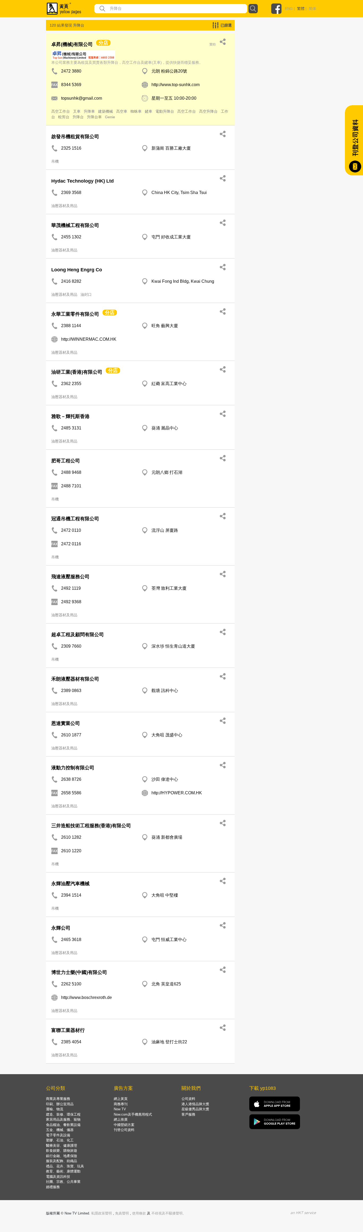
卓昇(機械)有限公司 (72, 44)
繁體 (301, 8)
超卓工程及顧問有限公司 (77, 634)
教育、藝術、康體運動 (63, 1171)
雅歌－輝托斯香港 (70, 416)
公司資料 (188, 1099)
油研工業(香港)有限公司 (76, 372)
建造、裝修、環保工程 (63, 1114)
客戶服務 (188, 1114)
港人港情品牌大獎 (195, 1104)
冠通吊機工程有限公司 (75, 518)
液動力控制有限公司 (72, 767)
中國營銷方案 (124, 1125)
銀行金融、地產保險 (61, 1156)
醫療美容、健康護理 (61, 1145)
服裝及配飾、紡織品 (61, 1161)
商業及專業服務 (58, 1099)
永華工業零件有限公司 (75, 314)
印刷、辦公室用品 (60, 1104)
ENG (289, 8)
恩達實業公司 (65, 723)
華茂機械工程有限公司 (75, 225)
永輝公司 (60, 928)
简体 (312, 8)
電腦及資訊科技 (58, 1177)
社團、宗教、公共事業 (63, 1182)
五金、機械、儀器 (60, 1130)
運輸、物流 (54, 1109)
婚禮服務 (53, 1187)
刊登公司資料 (124, 1130)
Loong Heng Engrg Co (76, 269)
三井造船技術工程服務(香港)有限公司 (91, 825)
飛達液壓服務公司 (70, 576)
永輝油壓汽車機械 (70, 883)
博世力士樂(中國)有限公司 (79, 972)
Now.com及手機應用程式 (133, 1114)
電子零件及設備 (58, 1135)
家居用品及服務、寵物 (63, 1119)
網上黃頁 (121, 1099)
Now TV (120, 1109)
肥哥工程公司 (65, 460)
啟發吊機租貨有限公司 (75, 136)
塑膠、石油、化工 (60, 1140)
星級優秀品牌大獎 (195, 1109)
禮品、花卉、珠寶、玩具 (65, 1166)
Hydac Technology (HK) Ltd (82, 181)
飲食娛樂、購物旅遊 (61, 1151)
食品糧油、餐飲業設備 (63, 1125)
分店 (103, 42)
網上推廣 (121, 1119)
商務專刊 (121, 1104)
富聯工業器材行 (68, 1030)
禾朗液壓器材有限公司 (75, 679)
